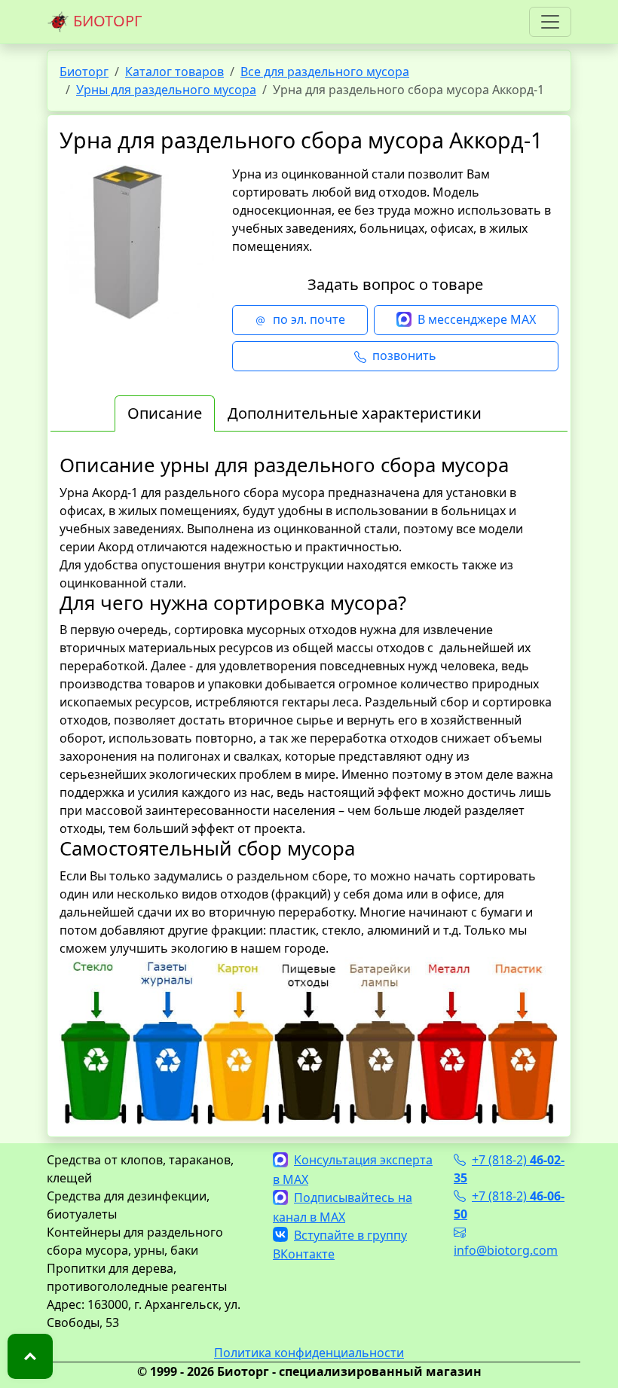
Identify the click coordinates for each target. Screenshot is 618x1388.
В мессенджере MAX (477, 319)
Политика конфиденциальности (309, 1352)
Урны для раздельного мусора (166, 89)
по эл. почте (309, 319)
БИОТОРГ (105, 21)
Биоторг (84, 71)
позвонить (404, 355)
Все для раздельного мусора (324, 71)
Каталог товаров (174, 71)
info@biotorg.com (506, 1250)
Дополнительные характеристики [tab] (355, 413)
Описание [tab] (164, 413)
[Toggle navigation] (550, 22)
